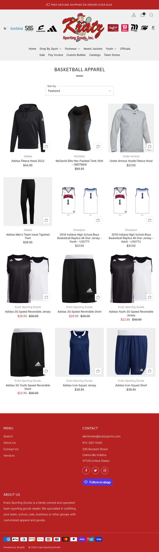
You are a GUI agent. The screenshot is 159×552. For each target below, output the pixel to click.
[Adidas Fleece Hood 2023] (27, 128)
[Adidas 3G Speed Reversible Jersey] (27, 278)
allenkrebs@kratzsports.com (101, 436)
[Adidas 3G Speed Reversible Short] (79, 278)
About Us (9, 443)
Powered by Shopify (14, 547)
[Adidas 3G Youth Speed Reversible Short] (27, 352)
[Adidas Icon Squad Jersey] (79, 352)
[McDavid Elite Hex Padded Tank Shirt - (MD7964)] (79, 128)
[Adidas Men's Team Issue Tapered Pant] (27, 201)
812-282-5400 (92, 443)
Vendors (9, 455)
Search (8, 436)
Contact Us (11, 449)
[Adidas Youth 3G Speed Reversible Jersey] (131, 278)
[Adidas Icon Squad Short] (131, 352)
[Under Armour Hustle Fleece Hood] (131, 128)
